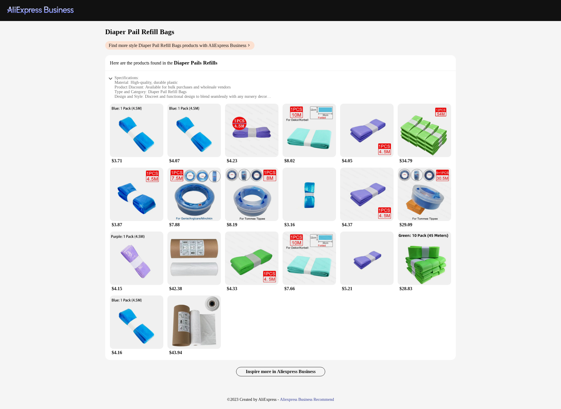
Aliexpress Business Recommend (307, 399)
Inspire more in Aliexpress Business (281, 371)
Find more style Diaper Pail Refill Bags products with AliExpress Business (177, 45)
